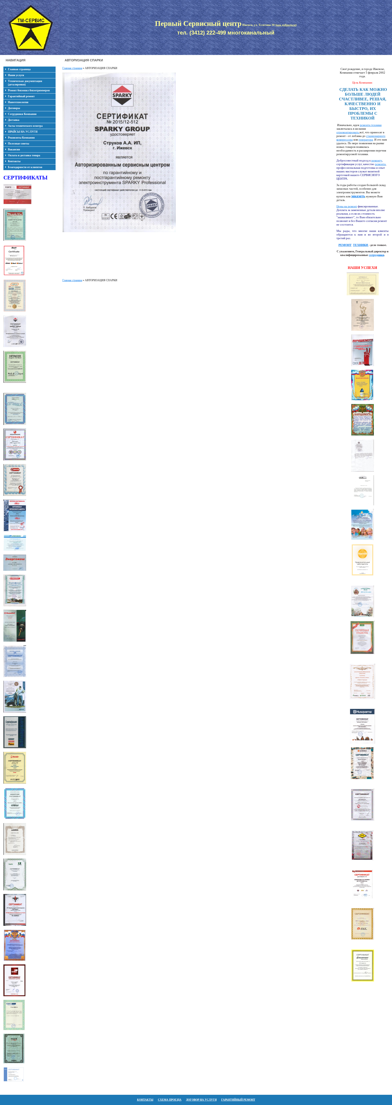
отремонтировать (348, 132)
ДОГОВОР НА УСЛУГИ (201, 1099)
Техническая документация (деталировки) (25, 82)
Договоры (14, 108)
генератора (366, 139)
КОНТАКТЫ (145, 1099)
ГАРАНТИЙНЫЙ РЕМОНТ (238, 1099)
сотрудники (376, 255)
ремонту (376, 160)
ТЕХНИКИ (361, 245)
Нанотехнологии (18, 102)
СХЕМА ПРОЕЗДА (169, 1099)
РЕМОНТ (345, 245)
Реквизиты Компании (21, 137)
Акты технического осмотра (25, 125)
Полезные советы (18, 143)
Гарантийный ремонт (21, 96)
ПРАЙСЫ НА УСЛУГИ (22, 131)
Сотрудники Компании (22, 114)
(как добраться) (285, 25)
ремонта (380, 164)
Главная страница (19, 69)
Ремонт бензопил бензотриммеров (29, 90)
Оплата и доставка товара (24, 155)
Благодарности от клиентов (25, 167)
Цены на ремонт (346, 206)
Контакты (14, 161)
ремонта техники (371, 125)
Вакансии (14, 149)
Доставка (13, 120)
